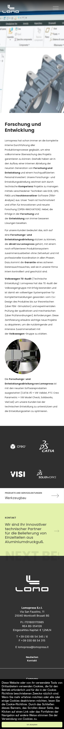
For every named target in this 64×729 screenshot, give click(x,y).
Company (32, 678)
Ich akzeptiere (32, 724)
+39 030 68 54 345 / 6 (33, 636)
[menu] (56, 8)
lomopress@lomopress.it (33, 647)
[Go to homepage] (10, 9)
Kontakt (32, 660)
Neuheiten (32, 657)
